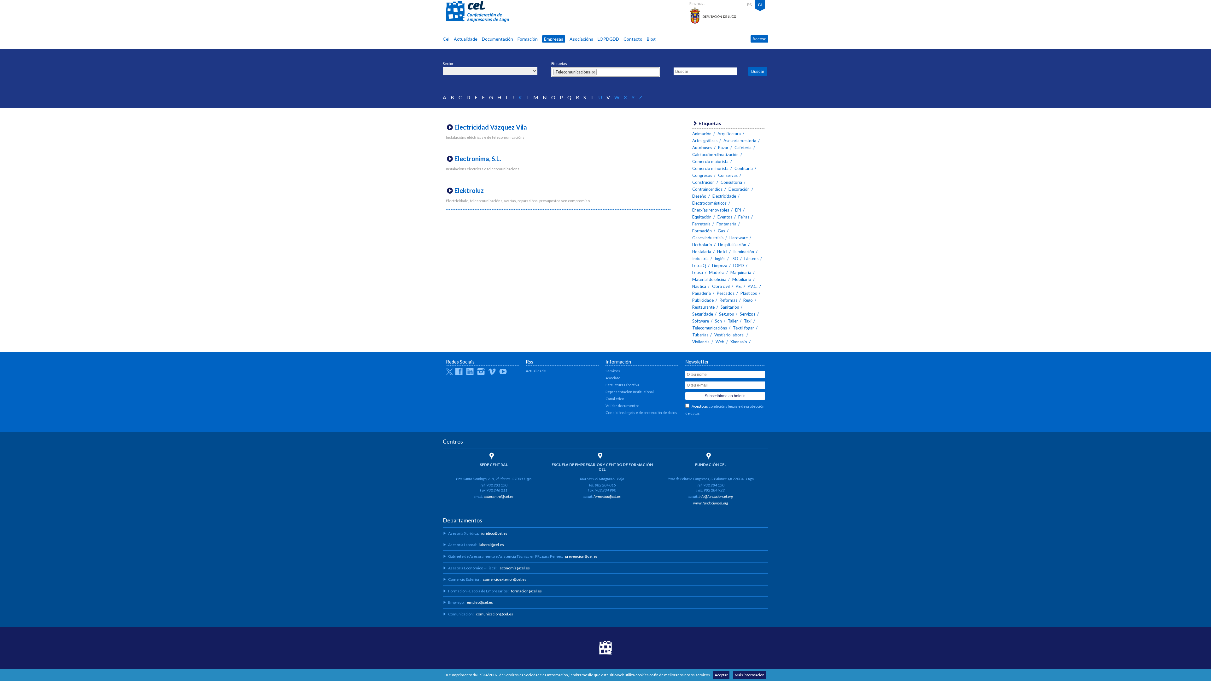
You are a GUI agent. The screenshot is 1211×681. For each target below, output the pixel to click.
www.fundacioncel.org (710, 503)
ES (749, 5)
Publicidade (703, 300)
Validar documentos (623, 405)
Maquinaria (740, 272)
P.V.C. (753, 286)
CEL (477, 11)
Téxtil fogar (743, 327)
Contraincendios (707, 189)
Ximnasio (738, 341)
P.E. (739, 286)
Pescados (725, 293)
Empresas (553, 39)
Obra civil (721, 286)
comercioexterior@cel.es (504, 579)
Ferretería (701, 223)
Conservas (728, 175)
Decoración (739, 189)
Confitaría (743, 168)
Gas (721, 230)
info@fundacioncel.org (716, 496)
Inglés (720, 258)
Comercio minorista (710, 168)
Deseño (699, 196)
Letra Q (699, 265)
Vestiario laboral (729, 334)
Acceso (759, 39)
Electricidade (724, 196)
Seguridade (702, 314)
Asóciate (613, 377)
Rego (748, 300)
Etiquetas (559, 63)
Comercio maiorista (710, 161)
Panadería (701, 293)
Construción (703, 182)
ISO (734, 258)
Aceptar (721, 674)
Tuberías (700, 334)
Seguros (726, 314)
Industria (700, 258)
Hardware (738, 237)
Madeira (716, 272)
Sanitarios (730, 307)
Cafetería (743, 147)
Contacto (632, 39)
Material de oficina (709, 279)
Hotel (722, 251)
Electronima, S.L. (477, 158)
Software (700, 320)
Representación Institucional (630, 391)
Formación (528, 39)
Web (720, 341)
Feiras (743, 216)
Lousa (697, 272)
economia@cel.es (515, 568)
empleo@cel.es (480, 602)
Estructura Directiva (622, 384)
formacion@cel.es (607, 496)
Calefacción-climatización (715, 154)
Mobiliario (741, 279)
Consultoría (731, 182)
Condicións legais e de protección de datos (641, 412)
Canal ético (615, 398)
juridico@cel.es (494, 533)
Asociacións (581, 39)
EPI (738, 209)
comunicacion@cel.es (494, 614)
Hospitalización (732, 244)
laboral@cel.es (491, 544)
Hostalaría (701, 251)
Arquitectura (729, 133)
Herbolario (702, 244)
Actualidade (465, 39)
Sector (448, 63)
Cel (446, 39)
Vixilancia (701, 341)
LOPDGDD (608, 39)
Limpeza (719, 265)
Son (718, 320)
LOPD (738, 265)
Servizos (747, 314)
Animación (701, 133)
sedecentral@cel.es (498, 496)
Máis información (749, 674)
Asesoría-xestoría (739, 140)
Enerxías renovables (710, 209)
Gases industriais (707, 237)
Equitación (701, 216)
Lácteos (751, 258)
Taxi (748, 320)
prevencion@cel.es (581, 556)
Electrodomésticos (709, 203)
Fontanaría (726, 223)
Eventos (724, 216)
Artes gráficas (704, 140)
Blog (651, 39)
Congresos (702, 175)
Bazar (723, 147)
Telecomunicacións (709, 327)
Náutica (699, 286)
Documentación (497, 39)
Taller (733, 320)
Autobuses (702, 147)
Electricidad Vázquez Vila (490, 127)
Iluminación (743, 251)
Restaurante (703, 307)
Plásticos (748, 293)
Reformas (728, 300)
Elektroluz (469, 190)
